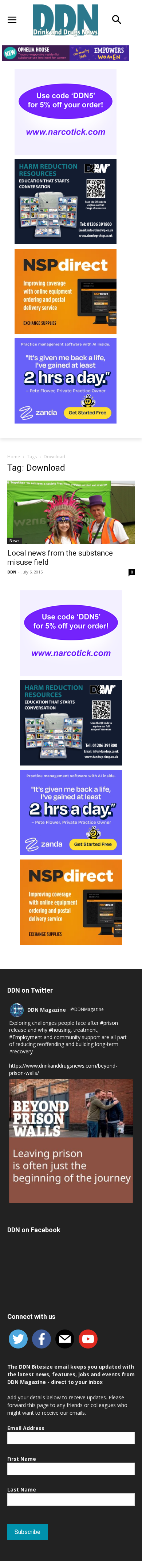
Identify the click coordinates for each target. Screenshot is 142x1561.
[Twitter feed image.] (71, 1141)
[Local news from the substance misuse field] (71, 512)
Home (13, 457)
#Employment (25, 1037)
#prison (109, 1022)
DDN (11, 572)
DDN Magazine (46, 1009)
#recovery (21, 1051)
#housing (60, 1029)
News (14, 540)
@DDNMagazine (87, 1009)
